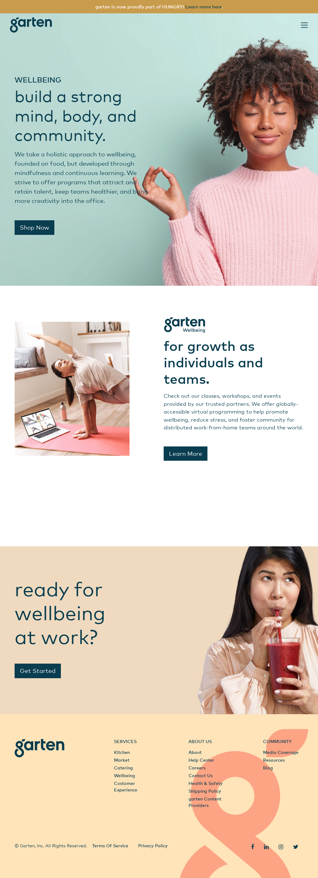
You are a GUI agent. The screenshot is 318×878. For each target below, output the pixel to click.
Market (121, 760)
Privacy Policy (153, 845)
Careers (197, 767)
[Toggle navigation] (304, 25)
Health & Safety (206, 783)
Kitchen (122, 752)
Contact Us (201, 775)
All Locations (29, 831)
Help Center (201, 760)
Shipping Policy (205, 791)
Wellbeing (124, 775)
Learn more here (203, 6)
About (195, 752)
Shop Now (34, 227)
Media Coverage (280, 752)
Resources (274, 760)
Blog (268, 767)
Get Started (38, 670)
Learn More (185, 453)
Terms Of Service (110, 845)
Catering (123, 767)
